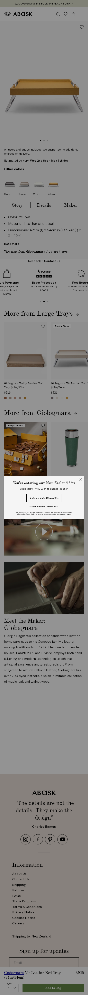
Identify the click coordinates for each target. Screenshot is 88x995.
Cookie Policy (65, 514)
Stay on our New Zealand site (43, 506)
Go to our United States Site (44, 497)
